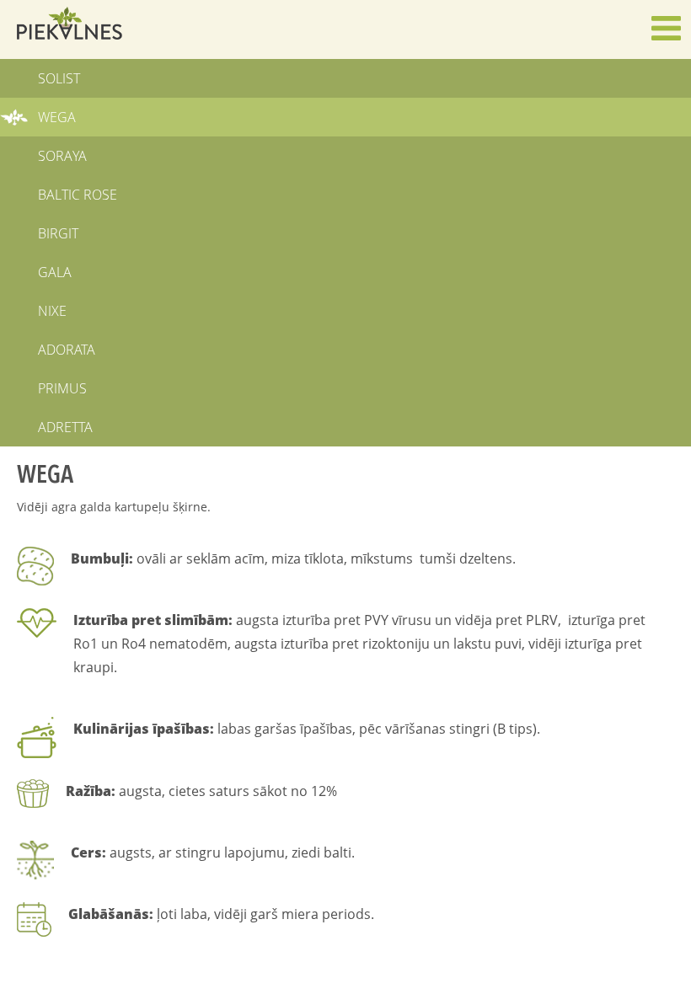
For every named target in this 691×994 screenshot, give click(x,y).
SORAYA (62, 156)
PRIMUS (62, 388)
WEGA (57, 117)
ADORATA (66, 349)
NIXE (52, 311)
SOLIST (59, 78)
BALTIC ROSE (77, 194)
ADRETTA (65, 427)
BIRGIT (58, 233)
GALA (55, 272)
